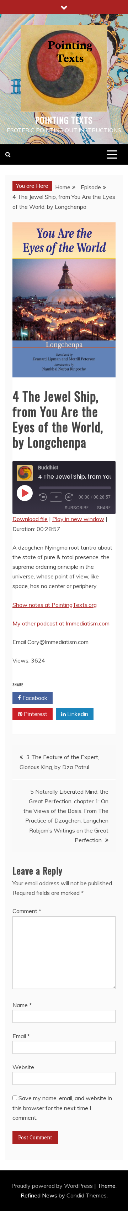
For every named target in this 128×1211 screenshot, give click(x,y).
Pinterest (34, 713)
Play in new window (78, 518)
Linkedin (77, 713)
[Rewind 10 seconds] (43, 497)
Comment (26, 910)
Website (23, 1067)
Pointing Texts (64, 119)
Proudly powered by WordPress (52, 1185)
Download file (30, 518)
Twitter (76, 697)
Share (104, 508)
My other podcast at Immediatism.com (61, 623)
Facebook (34, 697)
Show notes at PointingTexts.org (54, 604)
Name (22, 1005)
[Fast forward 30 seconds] (70, 497)
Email (21, 1036)
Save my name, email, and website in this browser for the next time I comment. (62, 1107)
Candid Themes (86, 1195)
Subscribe (77, 508)
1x (56, 497)
